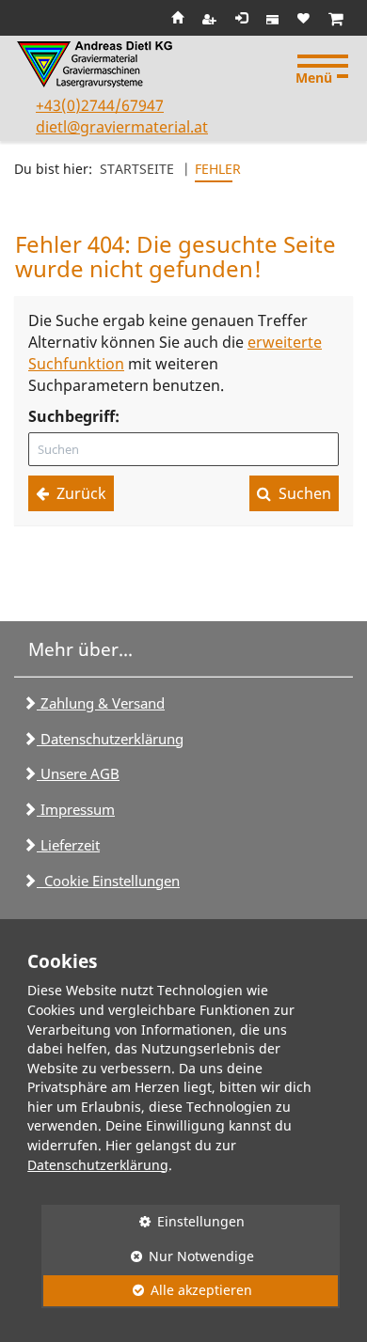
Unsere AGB (78, 773)
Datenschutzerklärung (110, 738)
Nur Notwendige (147, 1256)
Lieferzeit (68, 844)
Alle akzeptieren (146, 1290)
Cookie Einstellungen (108, 880)
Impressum (76, 809)
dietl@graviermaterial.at (122, 127)
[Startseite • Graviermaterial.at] (97, 64)
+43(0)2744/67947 (100, 105)
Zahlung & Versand (101, 703)
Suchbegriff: (74, 416)
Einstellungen (143, 1221)
